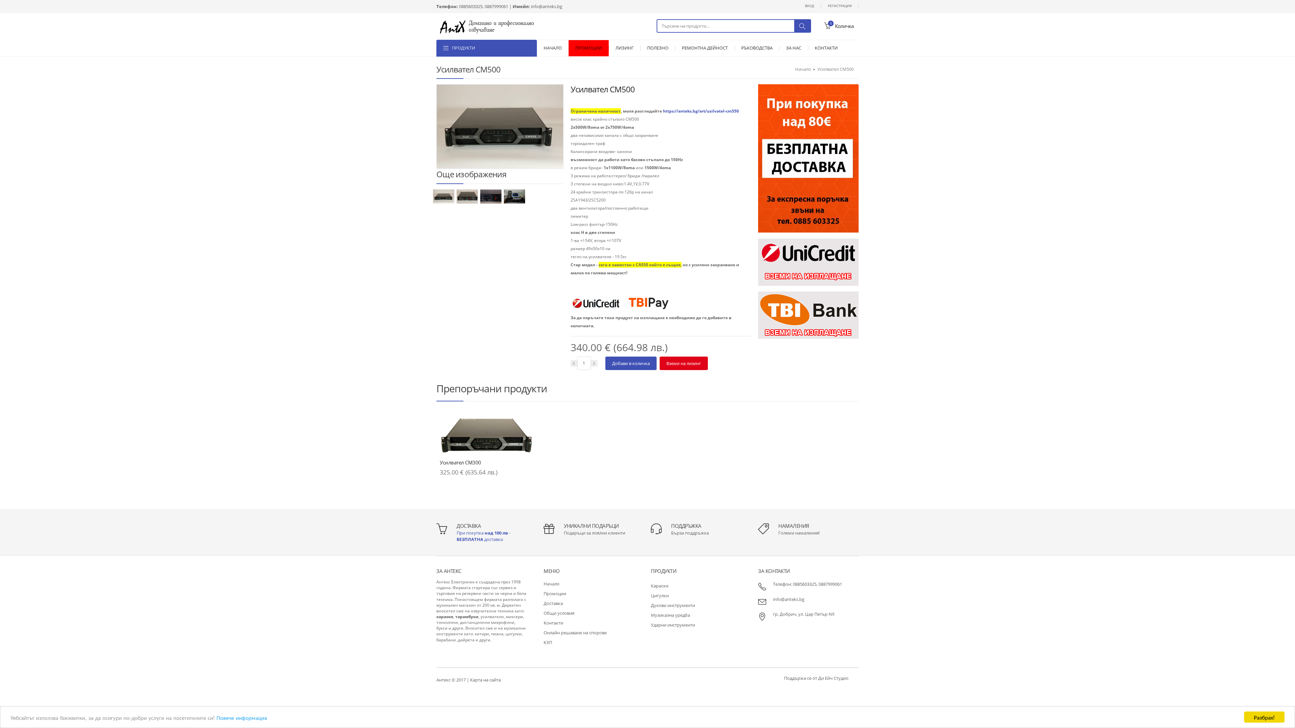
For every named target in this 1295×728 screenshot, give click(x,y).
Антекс (443, 680)
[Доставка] (808, 158)
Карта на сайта (485, 680)
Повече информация (242, 717)
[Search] (802, 26)
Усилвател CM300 (460, 462)
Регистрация (840, 5)
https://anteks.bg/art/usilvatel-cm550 (701, 111)
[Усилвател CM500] (444, 196)
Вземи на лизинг (683, 363)
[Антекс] (487, 26)
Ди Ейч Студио (833, 678)
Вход (809, 5)
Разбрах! (1264, 717)
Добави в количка (631, 363)
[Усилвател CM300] (487, 434)
